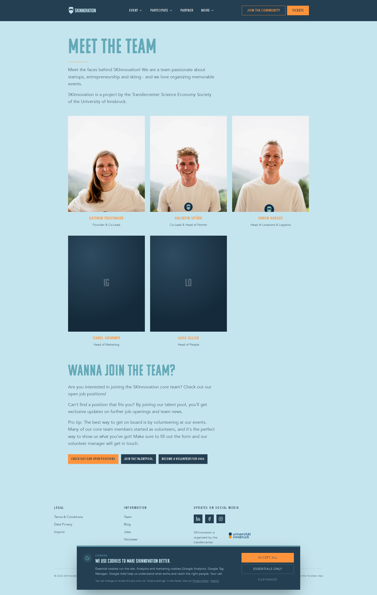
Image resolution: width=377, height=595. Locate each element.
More (205, 10)
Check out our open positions (93, 459)
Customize (267, 579)
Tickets (298, 10)
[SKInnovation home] (85, 10)
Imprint (59, 532)
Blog (127, 524)
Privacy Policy (201, 581)
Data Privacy (63, 524)
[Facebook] (209, 518)
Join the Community (263, 10)
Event (133, 10)
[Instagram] (220, 518)
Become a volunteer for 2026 (183, 459)
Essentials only (267, 569)
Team (128, 517)
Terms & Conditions (68, 517)
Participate (159, 10)
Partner (186, 10)
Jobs (127, 532)
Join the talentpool (138, 459)
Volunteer (131, 539)
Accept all (268, 558)
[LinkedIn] (198, 518)
